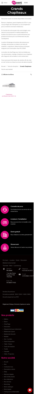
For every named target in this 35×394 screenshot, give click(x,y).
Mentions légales (9, 374)
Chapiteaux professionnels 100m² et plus (9, 96)
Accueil (3, 66)
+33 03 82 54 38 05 (27, 270)
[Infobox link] (17, 210)
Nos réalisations (8, 379)
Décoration (7, 326)
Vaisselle (6, 351)
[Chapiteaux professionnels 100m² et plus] (9, 85)
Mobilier (6, 336)
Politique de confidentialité (11, 391)
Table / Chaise (8, 344)
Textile (6, 349)
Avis (5, 364)
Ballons (6, 319)
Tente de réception (12, 66)
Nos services (7, 381)
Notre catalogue (8, 386)
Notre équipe (7, 389)
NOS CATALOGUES (9, 376)
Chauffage (7, 324)
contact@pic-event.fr (28, 276)
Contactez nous (8, 367)
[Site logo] (16, 2)
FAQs (5, 372)
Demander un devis (9, 369)
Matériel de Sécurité (9, 334)
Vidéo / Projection (9, 354)
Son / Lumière (8, 339)
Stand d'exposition (9, 341)
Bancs (6, 321)
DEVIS (26, 2)
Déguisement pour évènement (12, 329)
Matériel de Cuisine (9, 331)
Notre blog (7, 384)
